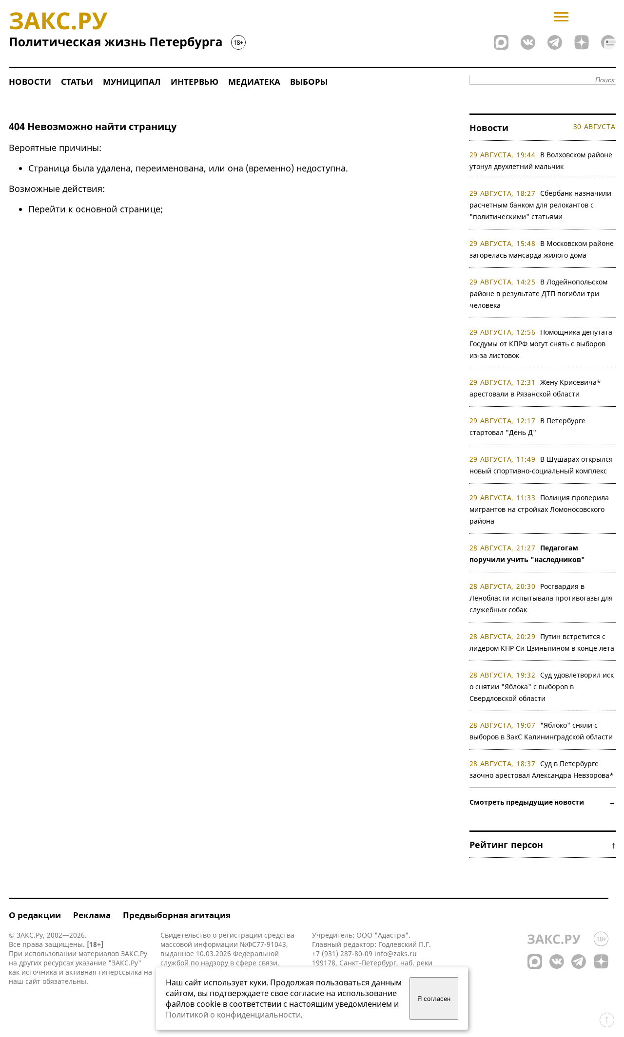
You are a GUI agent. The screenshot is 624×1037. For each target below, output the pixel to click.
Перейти (47, 209)
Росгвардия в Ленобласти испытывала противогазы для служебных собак (541, 598)
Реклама (92, 915)
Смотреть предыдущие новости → (542, 802)
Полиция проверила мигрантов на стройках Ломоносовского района (539, 509)
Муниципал (132, 81)
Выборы (309, 81)
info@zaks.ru (395, 953)
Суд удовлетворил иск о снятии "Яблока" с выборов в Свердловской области (541, 686)
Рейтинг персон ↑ (542, 844)
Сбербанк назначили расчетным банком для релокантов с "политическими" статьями (540, 205)
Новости (30, 81)
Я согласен (433, 998)
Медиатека (254, 81)
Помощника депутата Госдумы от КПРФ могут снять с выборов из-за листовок (541, 343)
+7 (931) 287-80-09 (342, 953)
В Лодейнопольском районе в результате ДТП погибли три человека (538, 293)
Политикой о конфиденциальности (233, 1014)
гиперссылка (120, 972)
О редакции (35, 915)
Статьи (77, 81)
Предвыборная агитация (177, 915)
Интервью (194, 81)
